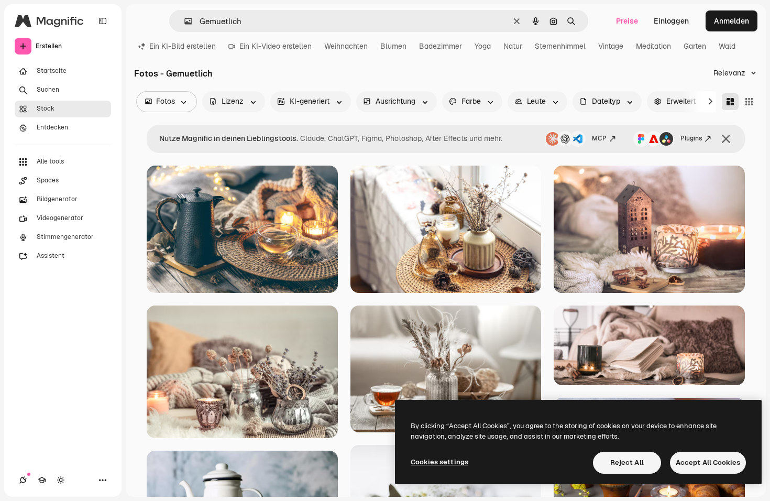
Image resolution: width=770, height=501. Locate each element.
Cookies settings (439, 462)
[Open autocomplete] (184, 21)
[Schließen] (726, 139)
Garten (695, 46)
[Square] (749, 101)
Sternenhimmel (560, 46)
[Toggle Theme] (60, 480)
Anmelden (731, 21)
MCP (599, 138)
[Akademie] (42, 480)
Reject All (627, 462)
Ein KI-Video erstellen (275, 46)
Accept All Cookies (708, 462)
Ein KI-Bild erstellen (182, 46)
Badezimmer (440, 46)
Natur (512, 46)
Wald (727, 46)
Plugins (691, 138)
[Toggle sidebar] (102, 21)
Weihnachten (346, 46)
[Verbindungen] (23, 480)
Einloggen (671, 21)
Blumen (393, 46)
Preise (627, 21)
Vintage (610, 46)
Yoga (483, 46)
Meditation (653, 46)
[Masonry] (730, 101)
